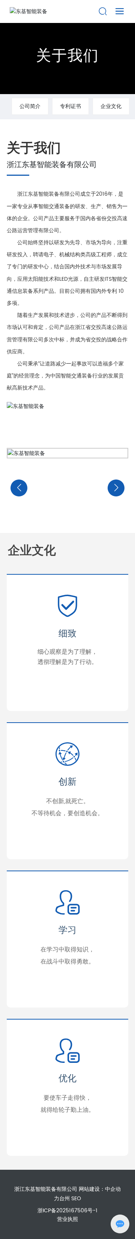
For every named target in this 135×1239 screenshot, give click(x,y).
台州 (64, 1198)
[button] (18, 487)
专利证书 (70, 106)
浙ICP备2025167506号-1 (68, 1210)
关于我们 (67, 56)
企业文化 (111, 106)
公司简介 (30, 106)
